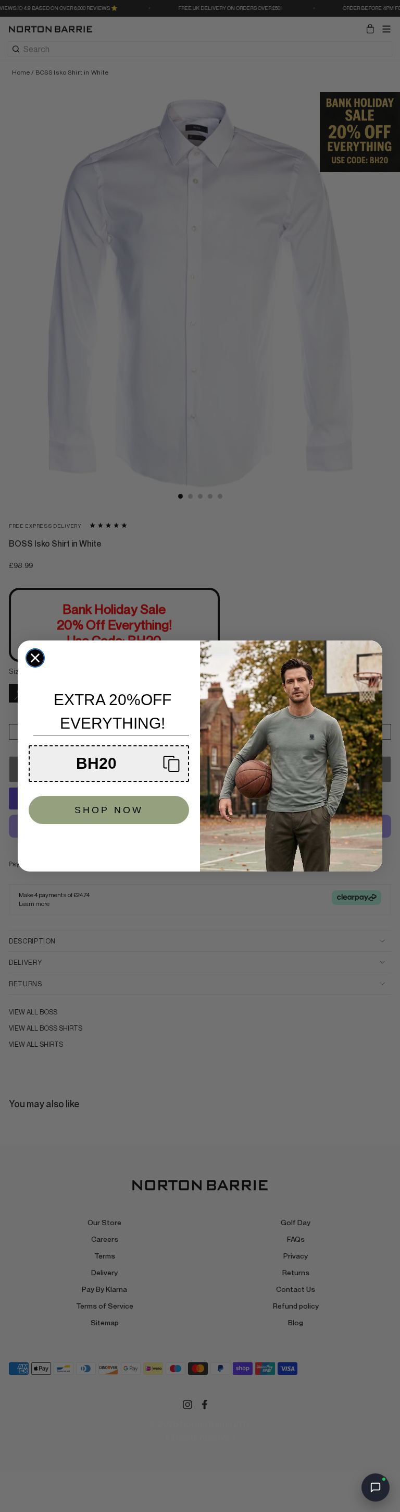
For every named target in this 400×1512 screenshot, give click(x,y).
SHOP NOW (108, 810)
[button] (109, 763)
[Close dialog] (35, 658)
